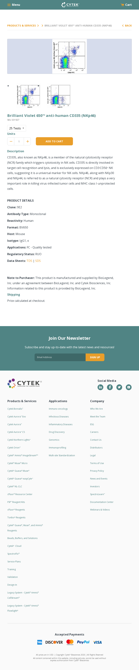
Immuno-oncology (58, 408)
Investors (95, 486)
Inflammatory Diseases (60, 424)
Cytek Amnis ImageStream (22, 455)
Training (11, 569)
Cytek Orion (13, 447)
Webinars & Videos (100, 509)
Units (11, 134)
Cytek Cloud (14, 546)
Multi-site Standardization (62, 455)
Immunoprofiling (57, 447)
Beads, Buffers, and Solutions (22, 538)
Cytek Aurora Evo (16, 416)
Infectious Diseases (59, 416)
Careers (94, 432)
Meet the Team (97, 416)
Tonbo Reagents (16, 517)
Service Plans (14, 561)
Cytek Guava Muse (18, 470)
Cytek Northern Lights (18, 439)
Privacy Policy (97, 470)
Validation (12, 577)
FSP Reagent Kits (16, 502)
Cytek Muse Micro (17, 463)
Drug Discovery (57, 432)
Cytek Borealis (15, 408)
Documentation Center (101, 502)
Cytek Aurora (14, 424)
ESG (92, 424)
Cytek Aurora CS (16, 432)
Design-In (12, 584)
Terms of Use (97, 463)
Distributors (96, 447)
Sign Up (95, 357)
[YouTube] (129, 387)
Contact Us (95, 439)
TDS (29, 261)
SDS (38, 261)
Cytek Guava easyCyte (20, 478)
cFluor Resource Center (19, 494)
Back (128, 25)
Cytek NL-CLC (14, 486)
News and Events (98, 478)
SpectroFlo (13, 553)
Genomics (54, 439)
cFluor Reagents (16, 509)
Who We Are (96, 408)
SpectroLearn (97, 494)
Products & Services (21, 25)
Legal (93, 455)
